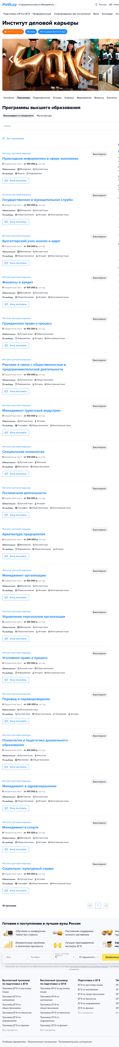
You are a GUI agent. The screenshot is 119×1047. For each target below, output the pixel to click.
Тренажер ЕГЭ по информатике (11, 1019)
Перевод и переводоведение (26, 699)
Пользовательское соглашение (75, 1041)
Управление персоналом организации (33, 617)
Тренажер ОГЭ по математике (49, 998)
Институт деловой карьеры (16, 153)
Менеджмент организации (24, 575)
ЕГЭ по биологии (87, 998)
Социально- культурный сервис (28, 868)
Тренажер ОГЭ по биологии (55, 1012)
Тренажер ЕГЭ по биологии (16, 1012)
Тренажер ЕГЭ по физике (15, 1025)
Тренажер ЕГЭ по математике (11, 998)
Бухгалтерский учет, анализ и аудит (31, 241)
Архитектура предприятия (23, 534)
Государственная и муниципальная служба (37, 200)
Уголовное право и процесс (25, 658)
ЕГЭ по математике (88, 989)
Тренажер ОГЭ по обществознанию (49, 1006)
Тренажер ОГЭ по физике (53, 1025)
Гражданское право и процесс (27, 323)
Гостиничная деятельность (24, 493)
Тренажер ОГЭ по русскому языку (55, 990)
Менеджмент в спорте (20, 827)
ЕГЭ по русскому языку (90, 985)
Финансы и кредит (17, 282)
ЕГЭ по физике (86, 1008)
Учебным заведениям (14, 1041)
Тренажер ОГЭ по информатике (49, 1019)
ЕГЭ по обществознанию (91, 994)
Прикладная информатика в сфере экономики (40, 158)
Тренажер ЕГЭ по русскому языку (16, 990)
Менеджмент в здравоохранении (29, 786)
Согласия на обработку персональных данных (89, 967)
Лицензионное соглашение (42, 1041)
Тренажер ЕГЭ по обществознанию (11, 1006)
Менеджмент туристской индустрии (31, 410)
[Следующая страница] (106, 906)
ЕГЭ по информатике (89, 1003)
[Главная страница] (9, 4)
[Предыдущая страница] (90, 906)
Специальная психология (23, 452)
